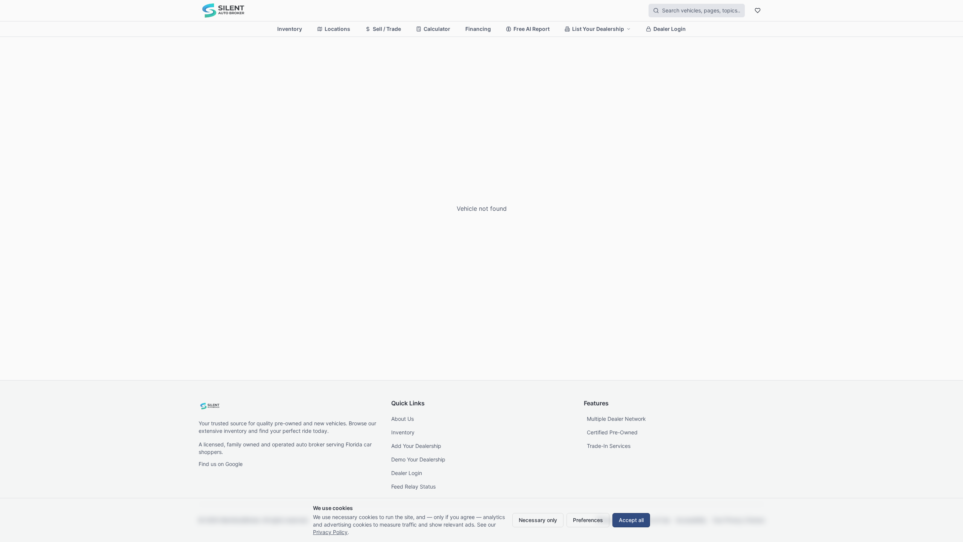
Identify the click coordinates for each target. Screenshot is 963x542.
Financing (478, 29)
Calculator (437, 29)
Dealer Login (669, 29)
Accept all (631, 520)
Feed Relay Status (413, 486)
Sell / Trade (387, 29)
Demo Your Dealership (418, 459)
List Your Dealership (598, 29)
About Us (402, 419)
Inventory (289, 29)
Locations (337, 29)
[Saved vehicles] (757, 10)
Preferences (588, 520)
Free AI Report (531, 29)
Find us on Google (221, 464)
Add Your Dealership (416, 446)
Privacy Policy (330, 532)
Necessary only (538, 520)
